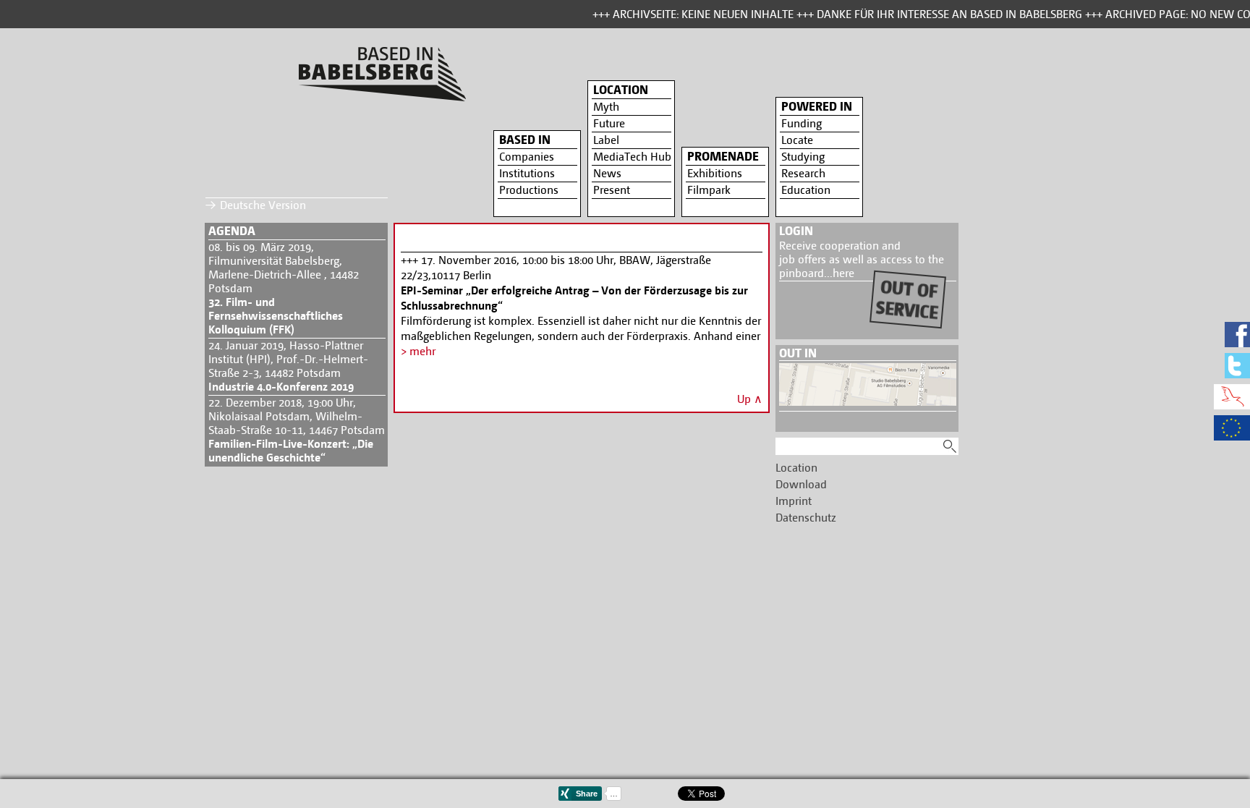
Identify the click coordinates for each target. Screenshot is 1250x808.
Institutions (527, 173)
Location (620, 89)
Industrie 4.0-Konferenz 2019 (281, 387)
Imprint (793, 501)
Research (803, 173)
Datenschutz (805, 517)
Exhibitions (714, 173)
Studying (803, 156)
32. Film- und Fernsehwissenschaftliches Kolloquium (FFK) (275, 315)
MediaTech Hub (632, 156)
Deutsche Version (263, 205)
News (607, 173)
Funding (801, 123)
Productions (528, 190)
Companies (526, 156)
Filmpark (709, 190)
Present (611, 190)
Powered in (816, 106)
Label (606, 140)
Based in (524, 139)
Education (805, 190)
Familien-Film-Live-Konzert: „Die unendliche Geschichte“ (290, 450)
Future (609, 123)
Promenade (723, 156)
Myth (606, 107)
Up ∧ (749, 399)
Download (801, 484)
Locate (797, 140)
